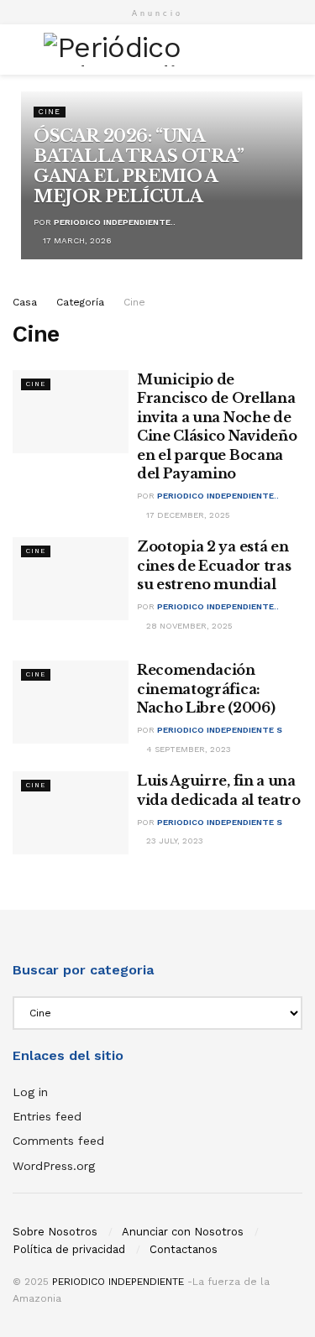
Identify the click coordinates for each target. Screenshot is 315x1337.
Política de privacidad (69, 1249)
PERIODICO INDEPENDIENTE (118, 1281)
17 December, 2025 (187, 515)
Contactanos (184, 1249)
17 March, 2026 (76, 240)
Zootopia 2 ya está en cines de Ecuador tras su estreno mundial (214, 565)
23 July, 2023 (173, 840)
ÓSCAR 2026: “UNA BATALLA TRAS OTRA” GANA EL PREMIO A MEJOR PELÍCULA (139, 166)
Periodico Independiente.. (115, 222)
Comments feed (58, 1140)
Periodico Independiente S (219, 729)
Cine (49, 111)
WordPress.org (54, 1165)
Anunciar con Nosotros (183, 1231)
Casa (25, 302)
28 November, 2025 (188, 625)
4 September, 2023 (187, 749)
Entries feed (47, 1116)
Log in (30, 1092)
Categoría (80, 302)
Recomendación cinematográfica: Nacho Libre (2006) (206, 688)
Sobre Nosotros (55, 1231)
